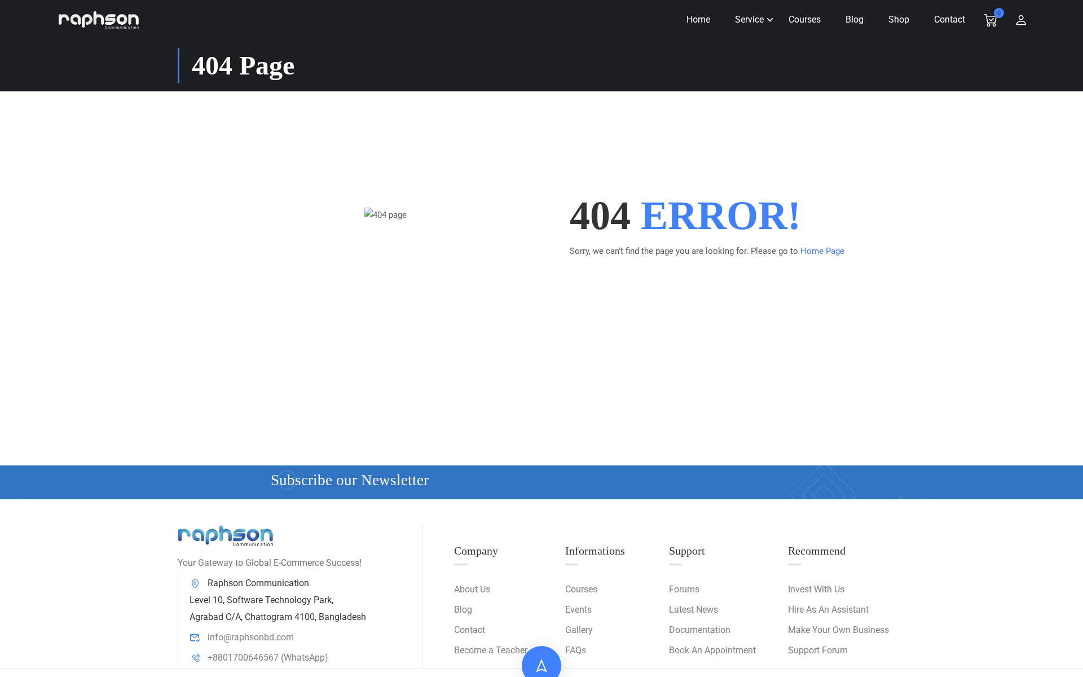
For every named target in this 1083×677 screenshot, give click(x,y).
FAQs (575, 650)
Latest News (693, 609)
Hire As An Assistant (828, 609)
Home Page (822, 251)
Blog (855, 19)
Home (698, 19)
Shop (898, 19)
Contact (949, 19)
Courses (805, 19)
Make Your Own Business (838, 630)
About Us (472, 589)
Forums (684, 589)
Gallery (579, 630)
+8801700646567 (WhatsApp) (268, 657)
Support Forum (818, 650)
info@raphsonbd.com (251, 637)
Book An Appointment (712, 650)
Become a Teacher (490, 650)
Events (578, 609)
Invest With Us (816, 589)
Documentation (699, 630)
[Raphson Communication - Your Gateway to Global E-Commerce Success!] (98, 19)
